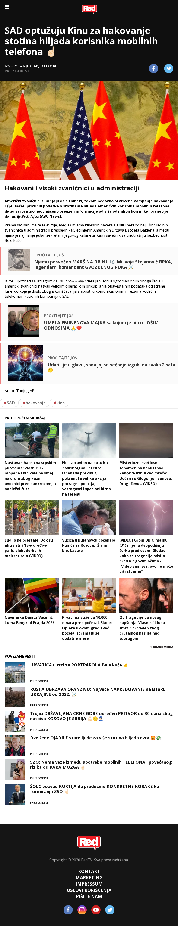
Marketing (89, 877)
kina (59, 403)
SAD (9, 403)
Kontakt (89, 871)
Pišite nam (89, 896)
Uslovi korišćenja (89, 890)
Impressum (89, 884)
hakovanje (34, 403)
